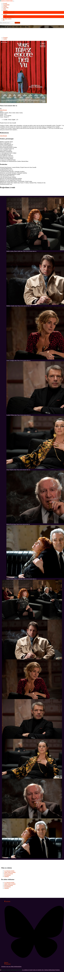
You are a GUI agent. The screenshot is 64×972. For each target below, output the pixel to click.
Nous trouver (9, 16)
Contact (5, 14)
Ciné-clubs (5, 7)
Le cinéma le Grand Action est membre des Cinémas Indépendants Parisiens (41, 970)
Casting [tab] (5, 39)
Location (5, 10)
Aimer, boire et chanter (10, 872)
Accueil (5, 3)
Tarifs (4, 9)
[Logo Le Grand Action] (6, 0)
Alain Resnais (3, 110)
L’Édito (5, 6)
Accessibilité (6, 4)
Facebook (7, 901)
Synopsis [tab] (5, 37)
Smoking (6, 876)
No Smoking (7, 875)
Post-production (10, 13)
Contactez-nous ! (10, 17)
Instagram (8, 964)
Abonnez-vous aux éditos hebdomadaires (11, 966)
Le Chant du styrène (9, 870)
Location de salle (10, 11)
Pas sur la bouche (8, 873)
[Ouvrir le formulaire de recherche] (33, 20)
